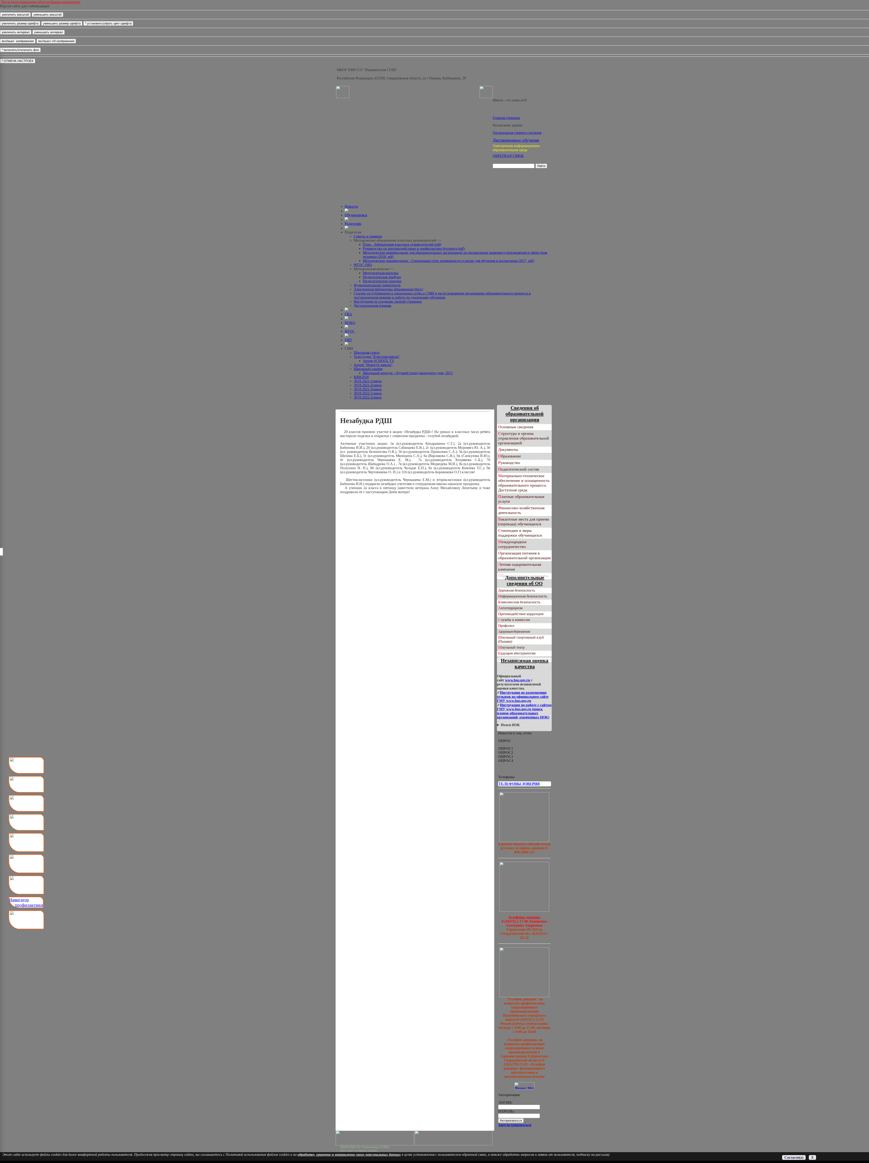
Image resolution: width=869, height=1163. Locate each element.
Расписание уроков (507, 125)
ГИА (348, 314)
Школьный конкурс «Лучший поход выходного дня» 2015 (408, 373)
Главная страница (506, 118)
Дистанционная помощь (372, 305)
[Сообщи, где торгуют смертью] (524, 910)
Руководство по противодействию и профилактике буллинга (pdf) (414, 248)
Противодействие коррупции (521, 614)
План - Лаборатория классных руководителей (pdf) (402, 244)
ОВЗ (348, 340)
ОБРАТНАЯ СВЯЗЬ (508, 156)
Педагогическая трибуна (382, 277)
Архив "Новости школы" (373, 365)
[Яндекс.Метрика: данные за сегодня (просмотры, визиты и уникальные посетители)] (524, 1085)
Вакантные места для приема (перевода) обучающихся (523, 521)
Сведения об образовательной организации (525, 413)
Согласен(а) (793, 1157)
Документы (508, 449)
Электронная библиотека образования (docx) (388, 289)
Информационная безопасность (522, 596)
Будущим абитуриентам (516, 653)
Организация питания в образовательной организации (524, 555)
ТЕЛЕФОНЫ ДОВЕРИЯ (519, 784)
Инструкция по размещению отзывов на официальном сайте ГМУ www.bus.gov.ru (523, 697)
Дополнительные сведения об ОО (524, 580)
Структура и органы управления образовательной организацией (523, 438)
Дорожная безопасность (516, 590)
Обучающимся (356, 215)
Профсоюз (506, 626)
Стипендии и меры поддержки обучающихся (520, 533)
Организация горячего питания (517, 133)
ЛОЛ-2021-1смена (368, 381)
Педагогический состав (518, 469)
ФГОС (350, 331)
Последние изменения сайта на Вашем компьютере (40, 2)
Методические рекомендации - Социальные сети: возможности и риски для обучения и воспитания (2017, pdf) (448, 261)
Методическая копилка (380, 273)
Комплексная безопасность (519, 602)
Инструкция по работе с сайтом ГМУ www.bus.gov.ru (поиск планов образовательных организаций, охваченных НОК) (524, 711)
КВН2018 (361, 377)
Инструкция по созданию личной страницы (388, 301)
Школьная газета (367, 352)
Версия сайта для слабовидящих (25, 6)
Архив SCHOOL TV (378, 361)
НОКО (350, 323)
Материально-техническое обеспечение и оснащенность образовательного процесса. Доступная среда (523, 482)
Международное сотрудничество (512, 544)
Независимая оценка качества (524, 663)
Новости (351, 206)
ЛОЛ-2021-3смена (368, 389)
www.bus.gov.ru (517, 680)
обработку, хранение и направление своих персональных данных (349, 1154)
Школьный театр (511, 647)
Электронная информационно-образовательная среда (516, 148)
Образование (509, 456)
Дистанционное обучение (516, 140)
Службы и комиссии (514, 620)
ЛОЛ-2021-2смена (368, 385)
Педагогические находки (382, 281)
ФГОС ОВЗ (363, 265)
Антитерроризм (510, 608)
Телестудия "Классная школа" (377, 357)
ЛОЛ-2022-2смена (368, 397)
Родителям (353, 224)
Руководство (509, 462)
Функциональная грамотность (377, 285)
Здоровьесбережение (514, 631)
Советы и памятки (368, 236)
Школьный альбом (368, 369)
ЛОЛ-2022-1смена (368, 393)
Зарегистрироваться (514, 1125)
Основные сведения (515, 427)
